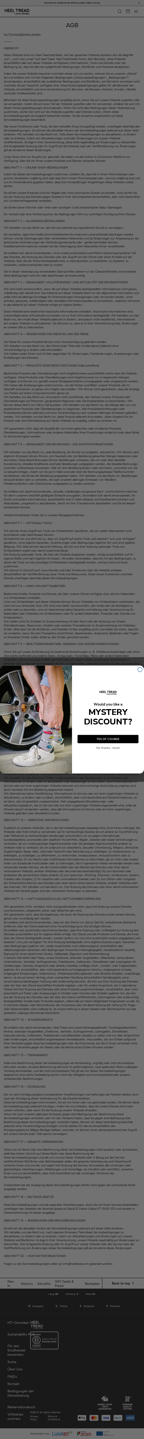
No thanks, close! (108, 748)
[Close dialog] (140, 669)
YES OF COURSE (108, 739)
